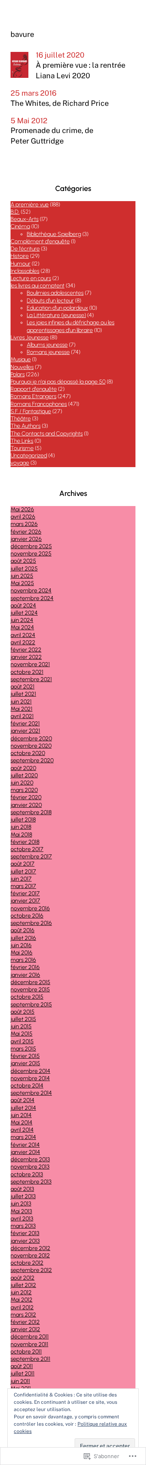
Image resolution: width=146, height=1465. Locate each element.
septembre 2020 (32, 760)
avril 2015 (22, 1041)
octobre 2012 (27, 1262)
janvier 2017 (25, 900)
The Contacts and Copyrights (47, 433)
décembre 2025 (31, 546)
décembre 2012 (30, 1248)
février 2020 (26, 797)
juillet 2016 (23, 938)
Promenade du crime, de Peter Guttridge (52, 135)
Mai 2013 (21, 1211)
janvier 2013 (25, 1241)
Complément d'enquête (40, 241)
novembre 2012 (30, 1255)
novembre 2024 (31, 590)
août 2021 (22, 686)
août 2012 (22, 1277)
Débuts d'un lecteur (50, 300)
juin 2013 (21, 1203)
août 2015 (22, 1011)
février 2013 (25, 1233)
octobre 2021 (27, 672)
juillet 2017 (23, 871)
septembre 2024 (32, 598)
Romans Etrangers (33, 396)
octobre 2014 (27, 1085)
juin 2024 (22, 620)
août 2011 (22, 1366)
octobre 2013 (27, 1174)
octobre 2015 (27, 996)
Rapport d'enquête (34, 389)
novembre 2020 (31, 745)
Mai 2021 (21, 709)
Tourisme (22, 448)
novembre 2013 (30, 1166)
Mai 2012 (21, 1299)
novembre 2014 (30, 1078)
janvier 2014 (25, 1152)
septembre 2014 (31, 1093)
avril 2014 (22, 1129)
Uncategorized (29, 455)
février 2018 (25, 842)
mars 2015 (23, 1048)
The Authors (26, 426)
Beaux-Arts (25, 219)
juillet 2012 (23, 1285)
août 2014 (22, 1100)
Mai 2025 (22, 583)
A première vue (30, 204)
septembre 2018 (31, 812)
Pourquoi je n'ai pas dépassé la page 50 (58, 381)
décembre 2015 (30, 982)
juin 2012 (21, 1292)
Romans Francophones (39, 404)
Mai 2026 (22, 509)
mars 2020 (24, 790)
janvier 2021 (25, 730)
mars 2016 (23, 960)
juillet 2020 (24, 775)
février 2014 (25, 1144)
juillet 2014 (23, 1108)
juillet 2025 (24, 568)
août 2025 (23, 561)
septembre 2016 (31, 923)
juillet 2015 (23, 1019)
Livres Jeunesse (30, 337)
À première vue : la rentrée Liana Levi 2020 (80, 70)
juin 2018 (21, 827)
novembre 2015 (30, 989)
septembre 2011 (30, 1359)
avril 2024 (23, 635)
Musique (21, 359)
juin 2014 (21, 1115)
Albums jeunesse (47, 344)
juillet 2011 (22, 1373)
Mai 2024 (22, 627)
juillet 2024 (24, 612)
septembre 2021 (31, 679)
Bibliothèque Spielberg (54, 234)
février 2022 (26, 649)
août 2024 (23, 605)
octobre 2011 (26, 1351)
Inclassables (25, 271)
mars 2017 (23, 886)
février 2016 (25, 967)
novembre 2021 (30, 664)
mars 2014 (23, 1137)
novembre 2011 (29, 1344)
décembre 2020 (31, 738)
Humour (20, 263)
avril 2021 (22, 716)
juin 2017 (21, 878)
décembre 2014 (30, 1071)
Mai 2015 (21, 1033)
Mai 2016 (21, 952)
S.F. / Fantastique (31, 411)
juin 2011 (20, 1381)
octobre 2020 (28, 753)
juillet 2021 (23, 694)
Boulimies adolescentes (55, 293)
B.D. (15, 211)
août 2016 (22, 930)
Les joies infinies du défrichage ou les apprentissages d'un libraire (70, 326)
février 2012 (25, 1322)
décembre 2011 (30, 1336)
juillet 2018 (23, 819)
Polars (18, 374)
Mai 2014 (21, 1122)
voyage (20, 462)
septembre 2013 (31, 1181)
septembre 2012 (31, 1270)
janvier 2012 (25, 1329)
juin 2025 (22, 576)
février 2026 (26, 531)
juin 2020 (22, 782)
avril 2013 (22, 1218)
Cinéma (20, 226)
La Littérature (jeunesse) (56, 315)
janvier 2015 (25, 1063)
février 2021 (25, 723)
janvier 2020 (26, 805)
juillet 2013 (23, 1196)
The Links (22, 441)
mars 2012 (23, 1314)
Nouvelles (22, 367)
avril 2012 (22, 1307)
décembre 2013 (30, 1159)
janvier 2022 (26, 657)
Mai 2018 (21, 834)
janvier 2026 (26, 539)
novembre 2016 (30, 908)
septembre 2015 (31, 1004)
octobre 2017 (27, 849)
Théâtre (21, 418)
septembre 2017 (31, 856)
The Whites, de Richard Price (60, 103)
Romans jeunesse (48, 352)
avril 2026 (23, 516)
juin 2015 (21, 1026)
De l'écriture (25, 248)
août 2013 (22, 1189)
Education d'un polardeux (57, 308)
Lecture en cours (31, 278)
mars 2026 (24, 524)
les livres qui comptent (37, 285)
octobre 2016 (27, 915)
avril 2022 (23, 642)
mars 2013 (23, 1226)
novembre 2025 (31, 553)
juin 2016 (21, 945)
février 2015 (25, 1056)
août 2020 (23, 768)
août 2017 (22, 863)
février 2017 (25, 893)
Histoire (20, 256)
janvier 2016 (25, 975)
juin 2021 (21, 701)
